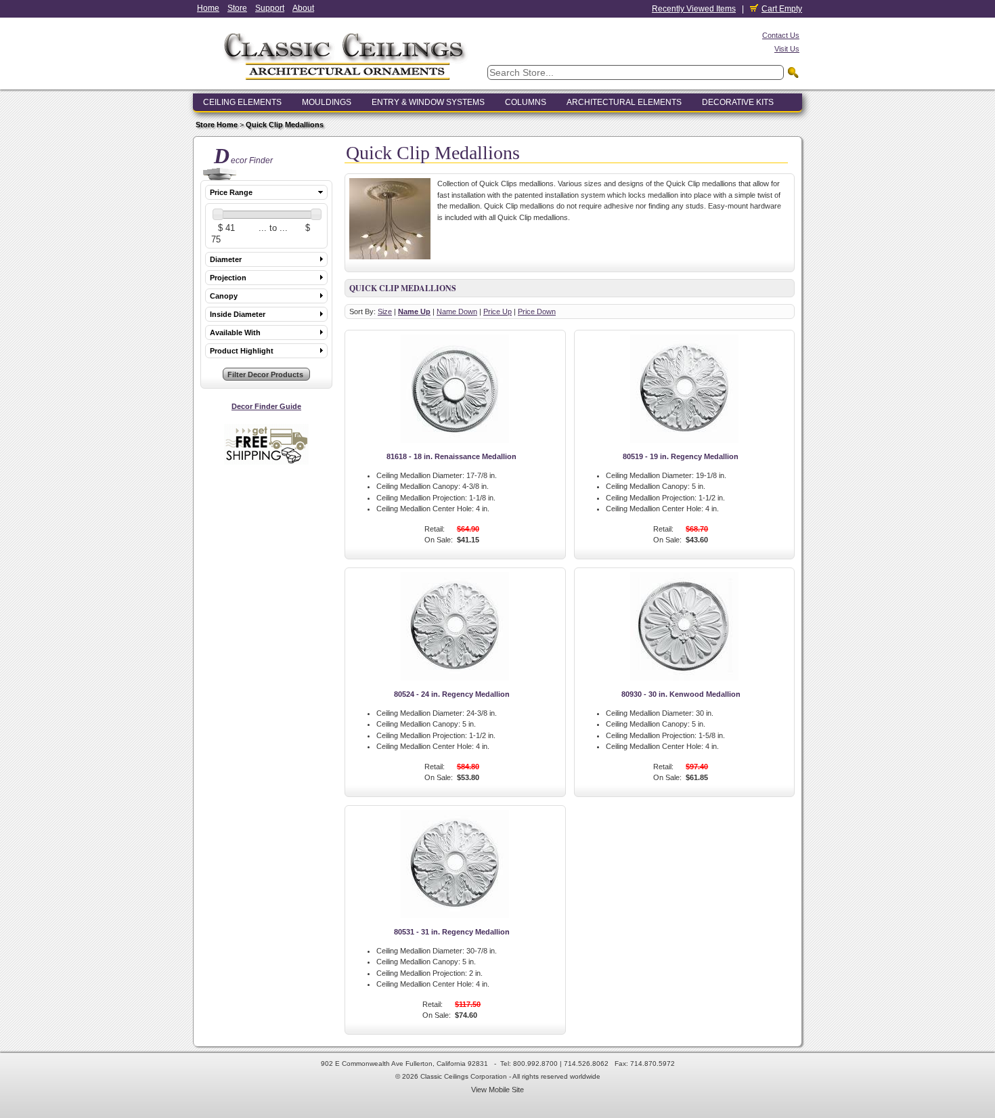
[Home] (345, 84)
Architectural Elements (624, 102)
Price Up (497, 311)
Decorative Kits (738, 102)
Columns (525, 102)
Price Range (231, 192)
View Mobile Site (497, 1089)
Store (237, 8)
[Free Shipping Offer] (266, 462)
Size (385, 311)
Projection (228, 278)
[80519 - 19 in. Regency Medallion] (684, 440)
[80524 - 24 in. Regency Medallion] (455, 678)
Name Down (457, 311)
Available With (235, 332)
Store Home (217, 125)
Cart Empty (781, 9)
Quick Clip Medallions (285, 125)
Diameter (226, 259)
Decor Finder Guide (266, 406)
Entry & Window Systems (428, 102)
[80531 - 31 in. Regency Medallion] (455, 915)
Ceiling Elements (242, 102)
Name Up (414, 311)
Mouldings (326, 102)
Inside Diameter (237, 314)
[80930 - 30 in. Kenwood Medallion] (684, 678)
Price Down (537, 311)
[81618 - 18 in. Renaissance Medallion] (455, 440)
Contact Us (780, 35)
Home (208, 8)
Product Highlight (241, 351)
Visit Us (786, 49)
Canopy (224, 296)
